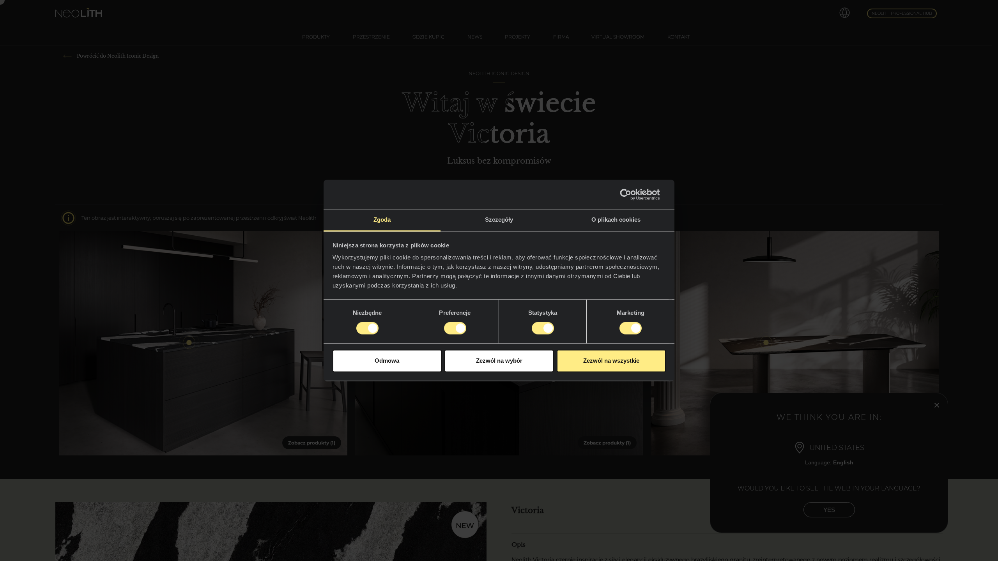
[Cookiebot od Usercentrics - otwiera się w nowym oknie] (632, 194)
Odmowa (387, 360)
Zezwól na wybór (499, 360)
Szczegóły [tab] (499, 219)
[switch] (455, 328)
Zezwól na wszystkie (611, 360)
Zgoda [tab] (382, 219)
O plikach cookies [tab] (616, 219)
